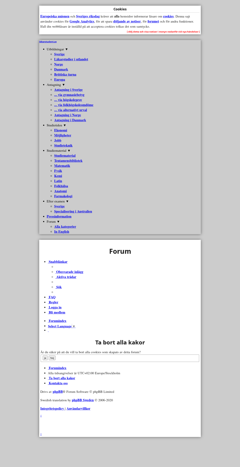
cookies (168, 16)
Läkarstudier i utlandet (71, 59)
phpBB (58, 391)
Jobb (57, 140)
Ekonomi (60, 130)
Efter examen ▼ (58, 201)
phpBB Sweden (83, 400)
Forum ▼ (53, 221)
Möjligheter (62, 135)
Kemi (58, 175)
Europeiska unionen (54, 16)
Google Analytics (82, 21)
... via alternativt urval (70, 109)
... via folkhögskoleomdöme (73, 104)
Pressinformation (59, 216)
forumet (153, 21)
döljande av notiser (127, 21)
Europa (59, 79)
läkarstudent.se (48, 41)
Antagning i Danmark (70, 120)
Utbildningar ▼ (57, 49)
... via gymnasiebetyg (69, 94)
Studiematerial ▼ (59, 150)
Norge (58, 64)
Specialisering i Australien (73, 211)
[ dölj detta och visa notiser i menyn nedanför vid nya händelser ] (163, 31)
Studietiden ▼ (56, 125)
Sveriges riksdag (88, 16)
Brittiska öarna (65, 74)
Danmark (61, 69)
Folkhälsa (61, 185)
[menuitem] (69, 271)
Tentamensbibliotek (68, 160)
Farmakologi (63, 196)
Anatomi (60, 191)
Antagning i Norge (67, 114)
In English (61, 231)
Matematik (62, 165)
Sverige (59, 54)
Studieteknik (63, 145)
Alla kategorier (65, 226)
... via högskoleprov (68, 99)
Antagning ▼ (56, 84)
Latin (58, 180)
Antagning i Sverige (68, 89)
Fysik (58, 170)
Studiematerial (65, 155)
